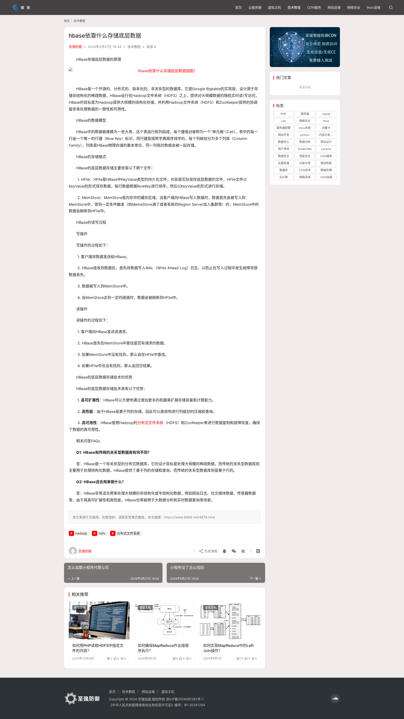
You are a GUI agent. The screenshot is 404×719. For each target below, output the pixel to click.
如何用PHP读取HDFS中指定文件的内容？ (97, 648)
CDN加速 (326, 177)
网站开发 (283, 135)
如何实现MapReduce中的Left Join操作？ (228, 648)
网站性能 (326, 163)
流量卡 (326, 128)
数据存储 (326, 170)
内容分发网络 (327, 135)
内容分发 (304, 163)
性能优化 (304, 156)
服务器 (305, 114)
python (304, 135)
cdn (283, 121)
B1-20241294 (194, 705)
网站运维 (334, 7)
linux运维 (373, 7)
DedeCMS (305, 149)
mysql (326, 114)
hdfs (102, 533)
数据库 (283, 170)
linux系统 (305, 128)
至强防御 (75, 47)
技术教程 (294, 7)
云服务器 (254, 7)
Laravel (326, 149)
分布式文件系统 (150, 422)
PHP (283, 114)
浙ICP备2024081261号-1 (185, 699)
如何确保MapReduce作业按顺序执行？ (163, 648)
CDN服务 (314, 7)
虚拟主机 (274, 7)
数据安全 (283, 156)
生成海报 (210, 551)
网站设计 (326, 142)
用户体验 (283, 149)
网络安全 (353, 7)
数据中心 (283, 142)
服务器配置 (284, 128)
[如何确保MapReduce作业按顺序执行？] (164, 620)
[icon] (335, 698)
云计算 (283, 177)
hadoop (81, 533)
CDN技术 (305, 170)
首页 (238, 7)
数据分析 (304, 142)
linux (326, 121)
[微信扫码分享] (234, 551)
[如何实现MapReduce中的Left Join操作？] (230, 620)
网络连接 (304, 177)
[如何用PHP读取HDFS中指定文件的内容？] (99, 620)
